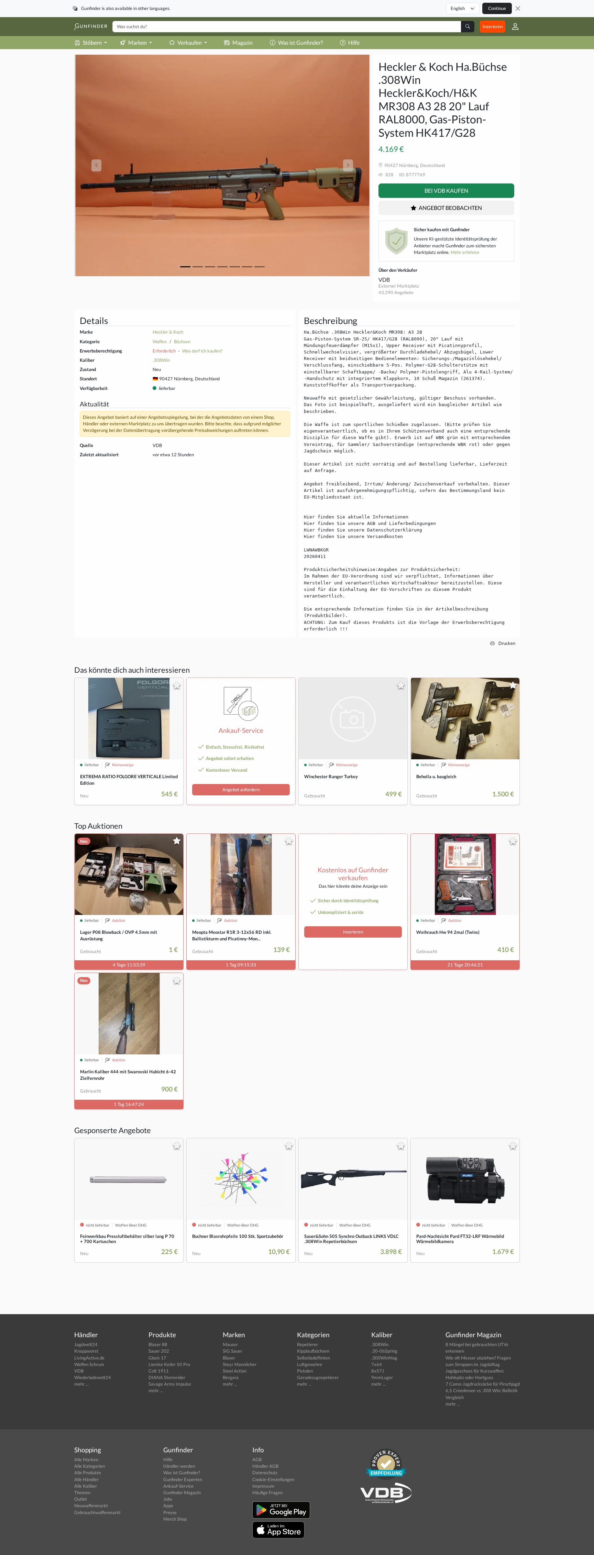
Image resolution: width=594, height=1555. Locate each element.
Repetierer (307, 1344)
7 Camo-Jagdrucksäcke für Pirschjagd (483, 1384)
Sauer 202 (158, 1351)
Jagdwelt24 (86, 1344)
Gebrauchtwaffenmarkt (97, 1512)
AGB (257, 1459)
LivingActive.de (89, 1358)
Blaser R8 (157, 1344)
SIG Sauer (232, 1351)
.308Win (161, 360)
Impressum (263, 1486)
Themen (82, 1492)
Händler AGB (265, 1466)
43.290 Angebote (396, 292)
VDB (384, 279)
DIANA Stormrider (166, 1377)
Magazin (242, 42)
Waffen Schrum (89, 1364)
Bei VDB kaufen (446, 190)
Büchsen (182, 341)
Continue (497, 8)
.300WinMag (384, 1358)
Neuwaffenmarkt (91, 1505)
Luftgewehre (309, 1364)
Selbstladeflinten (313, 1358)
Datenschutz (264, 1472)
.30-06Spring (384, 1351)
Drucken (506, 643)
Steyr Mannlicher (239, 1364)
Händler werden (179, 1466)
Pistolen (305, 1371)
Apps (168, 1505)
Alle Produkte (87, 1472)
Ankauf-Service (178, 1486)
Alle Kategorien (89, 1466)
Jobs (167, 1499)
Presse (170, 1512)
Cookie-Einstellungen (273, 1479)
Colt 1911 (158, 1371)
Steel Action (234, 1371)
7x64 (376, 1364)
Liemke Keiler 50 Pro (169, 1364)
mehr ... (81, 1384)
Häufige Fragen (267, 1492)
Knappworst (86, 1351)
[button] (512, 26)
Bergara (231, 1377)
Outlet (80, 1499)
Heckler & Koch (168, 332)
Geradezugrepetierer (318, 1377)
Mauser (230, 1344)
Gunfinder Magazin (182, 1492)
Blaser (229, 1358)
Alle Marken (86, 1459)
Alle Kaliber (85, 1486)
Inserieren (493, 26)
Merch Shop (175, 1519)
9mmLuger (382, 1377)
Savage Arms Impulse (169, 1384)
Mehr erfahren (465, 252)
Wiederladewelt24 (92, 1377)
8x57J (377, 1371)
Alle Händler (86, 1479)
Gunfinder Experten (182, 1479)
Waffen (160, 341)
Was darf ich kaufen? (202, 351)
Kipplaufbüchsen (313, 1351)
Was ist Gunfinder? (300, 42)
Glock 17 (157, 1358)
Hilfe (354, 42)
